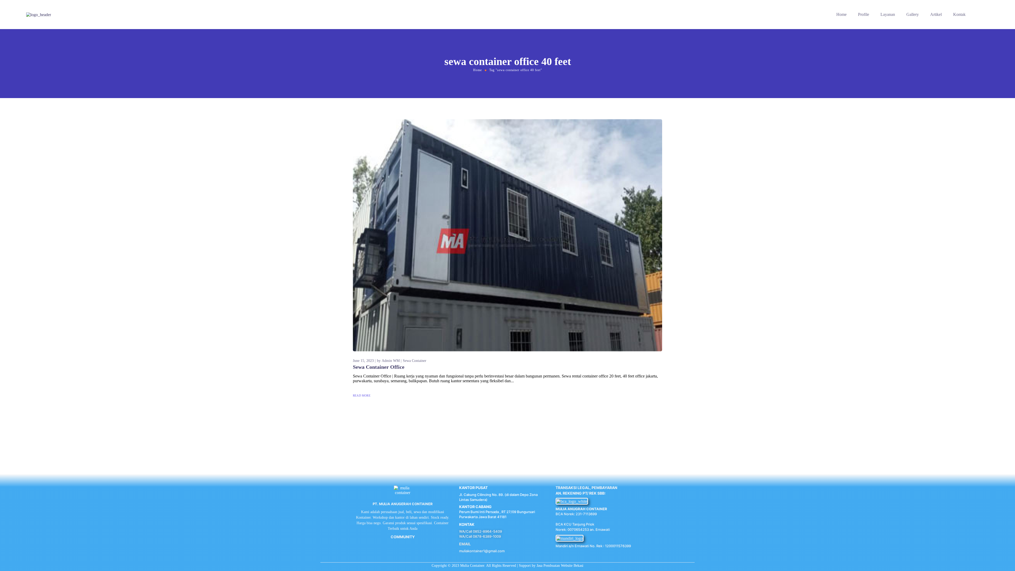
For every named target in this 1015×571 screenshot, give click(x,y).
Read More (362, 395)
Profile (863, 14)
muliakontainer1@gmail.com (482, 551)
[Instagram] (402, 547)
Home (841, 14)
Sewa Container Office (378, 367)
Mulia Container (472, 566)
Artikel (936, 14)
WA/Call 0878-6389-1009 (480, 536)
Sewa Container (414, 361)
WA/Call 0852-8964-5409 (480, 531)
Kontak (959, 14)
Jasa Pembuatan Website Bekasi (560, 566)
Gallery (912, 14)
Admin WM (391, 361)
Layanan (887, 14)
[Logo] (38, 14)
